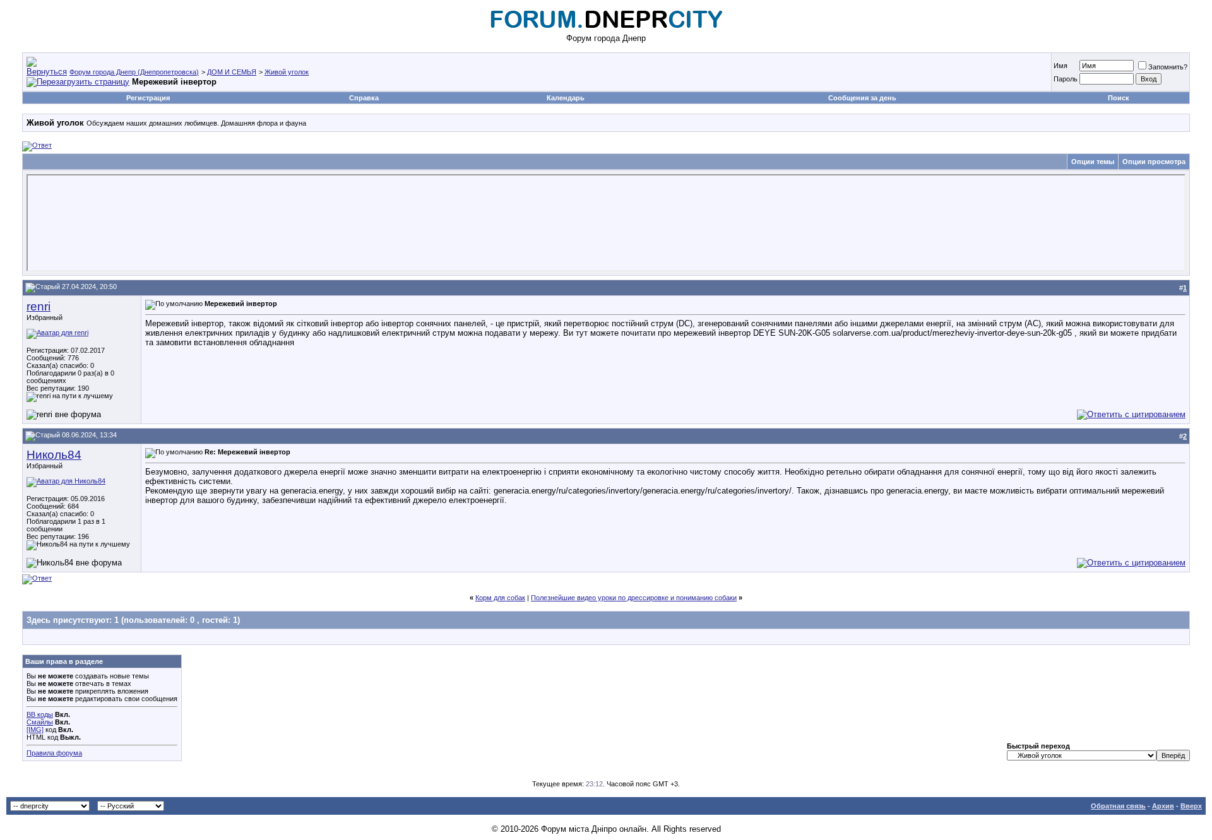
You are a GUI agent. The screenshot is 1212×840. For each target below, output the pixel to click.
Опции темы (1092, 161)
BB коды (40, 714)
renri (38, 306)
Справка (364, 98)
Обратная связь (1118, 806)
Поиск (1118, 98)
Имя (1060, 65)
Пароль (1066, 79)
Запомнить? (1167, 67)
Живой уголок (286, 72)
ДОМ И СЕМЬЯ (231, 72)
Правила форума (54, 753)
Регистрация (148, 98)
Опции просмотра (1153, 161)
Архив (1163, 806)
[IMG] (35, 729)
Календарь (566, 98)
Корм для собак (500, 597)
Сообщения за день (862, 98)
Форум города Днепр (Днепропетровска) (134, 72)
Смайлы (40, 722)
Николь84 (54, 454)
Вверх (1191, 806)
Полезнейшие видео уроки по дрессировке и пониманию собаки (634, 597)
